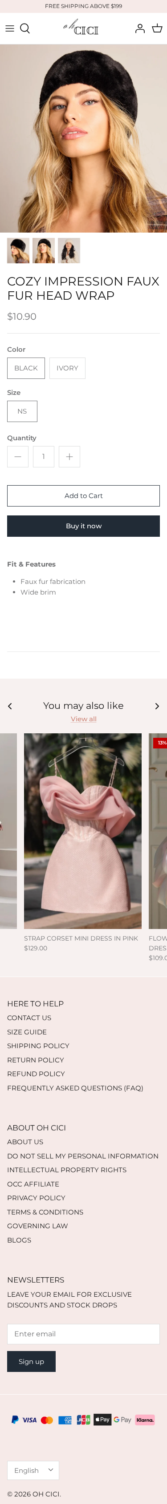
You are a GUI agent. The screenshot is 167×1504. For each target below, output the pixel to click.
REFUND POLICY (36, 1074)
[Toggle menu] (10, 28)
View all (84, 719)
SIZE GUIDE (27, 1032)
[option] (83, 138)
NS (22, 411)
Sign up (31, 1361)
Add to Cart (84, 495)
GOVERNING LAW (37, 1226)
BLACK (26, 368)
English (26, 1470)
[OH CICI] (84, 28)
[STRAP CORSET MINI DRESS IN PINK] (83, 831)
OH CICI (46, 1494)
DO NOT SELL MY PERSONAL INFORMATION (83, 1156)
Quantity (22, 438)
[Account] (137, 28)
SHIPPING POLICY (38, 1046)
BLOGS (19, 1240)
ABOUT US (25, 1142)
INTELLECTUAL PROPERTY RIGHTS (66, 1170)
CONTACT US (29, 1017)
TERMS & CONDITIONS (45, 1212)
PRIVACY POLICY (36, 1198)
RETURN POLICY (35, 1060)
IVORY (67, 368)
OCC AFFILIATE (33, 1184)
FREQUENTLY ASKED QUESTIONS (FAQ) (75, 1088)
